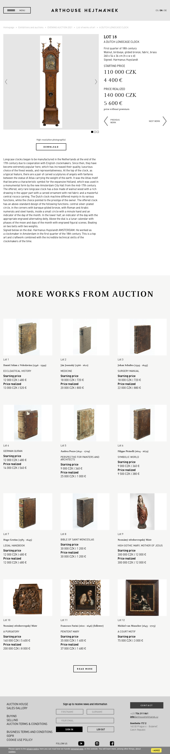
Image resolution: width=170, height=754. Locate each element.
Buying (12, 716)
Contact (147, 705)
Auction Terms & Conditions (27, 724)
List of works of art (86, 27)
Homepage (9, 27)
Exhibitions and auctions (31, 27)
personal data (77, 749)
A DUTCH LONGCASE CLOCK (113, 27)
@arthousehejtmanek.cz (144, 716)
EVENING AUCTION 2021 (60, 27)
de (165, 10)
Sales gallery (17, 708)
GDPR (10, 736)
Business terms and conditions (29, 732)
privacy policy (33, 749)
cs (157, 10)
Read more (85, 668)
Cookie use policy (20, 740)
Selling (12, 720)
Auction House (17, 704)
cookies (11, 752)
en (161, 10)
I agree (156, 750)
